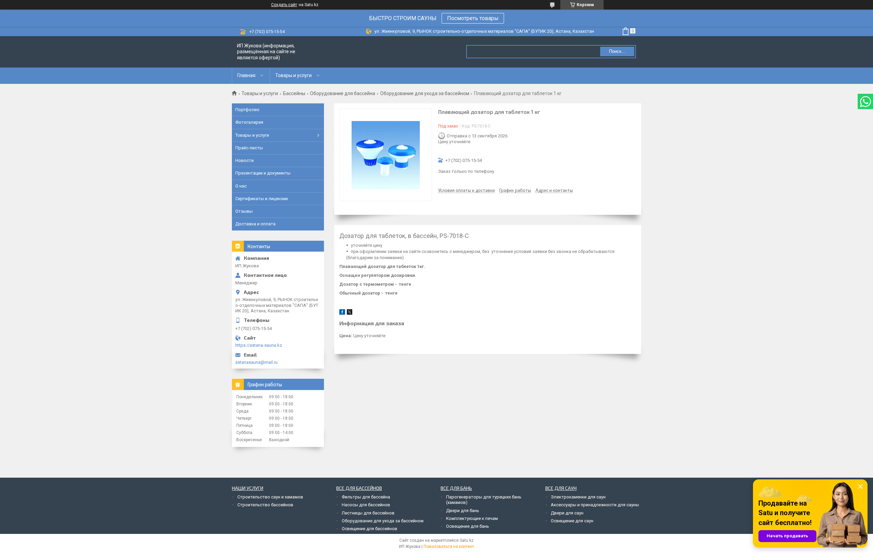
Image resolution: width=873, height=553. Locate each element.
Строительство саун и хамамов (270, 496)
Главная (246, 75)
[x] (349, 313)
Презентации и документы (263, 173)
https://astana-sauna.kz (258, 345)
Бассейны (294, 93)
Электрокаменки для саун (578, 496)
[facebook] (342, 313)
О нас (241, 186)
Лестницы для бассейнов (368, 512)
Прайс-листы (249, 147)
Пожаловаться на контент (449, 546)
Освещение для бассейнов (369, 528)
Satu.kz (467, 540)
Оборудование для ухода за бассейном (424, 93)
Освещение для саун (572, 520)
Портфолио (247, 109)
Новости (244, 160)
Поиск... (617, 51)
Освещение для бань (467, 526)
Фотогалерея (249, 122)
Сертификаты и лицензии (261, 198)
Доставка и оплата (255, 223)
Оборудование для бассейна (342, 93)
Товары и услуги (293, 75)
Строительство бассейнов (265, 504)
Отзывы (244, 211)
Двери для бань (462, 510)
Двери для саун (567, 512)
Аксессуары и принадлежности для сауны (595, 504)
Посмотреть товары (473, 18)
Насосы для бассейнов (366, 504)
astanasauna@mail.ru (256, 362)
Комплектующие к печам (472, 518)
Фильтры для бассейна (366, 496)
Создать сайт (284, 4)
